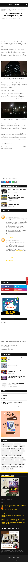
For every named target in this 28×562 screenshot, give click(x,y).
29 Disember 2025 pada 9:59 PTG (13, 240)
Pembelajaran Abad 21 (6, 446)
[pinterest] (7, 289)
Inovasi (20, 453)
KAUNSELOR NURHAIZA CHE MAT (9, 509)
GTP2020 (20, 462)
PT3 (6, 459)
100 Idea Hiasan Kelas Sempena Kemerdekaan (15, 370)
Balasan (8, 235)
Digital (10, 464)
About (13, 557)
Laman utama (4, 9)
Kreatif (12, 450)
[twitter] (20, 286)
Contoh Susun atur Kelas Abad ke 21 (16, 364)
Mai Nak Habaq (14, 466)
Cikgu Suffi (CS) (4, 504)
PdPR (7, 468)
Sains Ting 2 (13, 448)
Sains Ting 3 (21, 446)
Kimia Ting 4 (4, 462)
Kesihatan (19, 455)
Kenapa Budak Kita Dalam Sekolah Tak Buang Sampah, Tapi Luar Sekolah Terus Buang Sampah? (17, 197)
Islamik (22, 457)
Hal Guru (11, 444)
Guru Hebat (17, 450)
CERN (10, 462)
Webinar (17, 459)
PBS (3, 459)
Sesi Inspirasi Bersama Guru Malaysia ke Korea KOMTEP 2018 (17, 203)
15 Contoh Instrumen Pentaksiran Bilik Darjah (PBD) (16, 384)
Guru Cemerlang (12, 455)
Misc (7, 457)
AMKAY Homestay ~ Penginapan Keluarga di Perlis (13, 519)
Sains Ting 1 (4, 453)
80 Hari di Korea (7, 178)
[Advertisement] (14, 30)
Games (21, 229)
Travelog (8, 448)
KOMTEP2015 (20, 448)
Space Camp (21, 464)
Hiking (3, 468)
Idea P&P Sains (17, 444)
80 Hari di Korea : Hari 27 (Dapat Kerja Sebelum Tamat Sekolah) (17, 190)
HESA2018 (15, 464)
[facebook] (7, 286)
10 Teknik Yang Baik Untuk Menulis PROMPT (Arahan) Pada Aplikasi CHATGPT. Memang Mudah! (16, 378)
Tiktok (11, 468)
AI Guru (20, 466)
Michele (8, 216)
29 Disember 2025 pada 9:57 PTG (13, 217)
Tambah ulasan (9, 260)
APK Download (18, 250)
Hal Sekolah (15, 453)
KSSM (10, 453)
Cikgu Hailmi (14, 5)
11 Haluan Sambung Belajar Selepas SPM (16, 358)
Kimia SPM (17, 457)
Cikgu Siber (4, 513)
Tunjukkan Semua (6, 523)
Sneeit (25, 406)
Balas (7, 233)
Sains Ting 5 (11, 459)
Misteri (11, 457)
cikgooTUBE (23, 459)
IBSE (9, 466)
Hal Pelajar (15, 446)
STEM (3, 448)
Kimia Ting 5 (4, 464)
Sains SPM (4, 466)
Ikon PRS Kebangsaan (6, 511)
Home (9, 557)
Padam (10, 233)
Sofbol (3, 457)
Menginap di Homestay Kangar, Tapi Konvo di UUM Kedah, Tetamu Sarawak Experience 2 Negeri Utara (13, 521)
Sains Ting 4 (4, 455)
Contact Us (18, 557)
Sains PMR (15, 462)
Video (23, 450)
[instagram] (20, 289)
